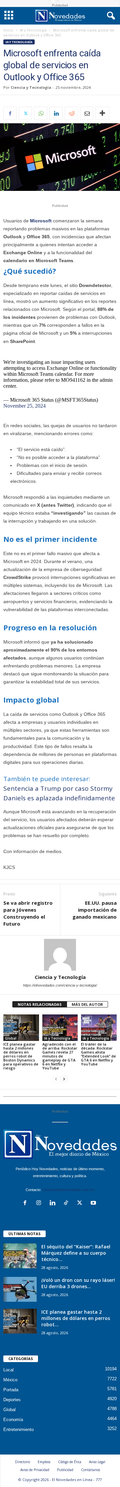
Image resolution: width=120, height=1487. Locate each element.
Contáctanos (90, 1469)
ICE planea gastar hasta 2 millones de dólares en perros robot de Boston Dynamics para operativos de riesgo (20, 1056)
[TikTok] (67, 1203)
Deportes (12, 1399)
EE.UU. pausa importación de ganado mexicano (94, 909)
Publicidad (65, 1469)
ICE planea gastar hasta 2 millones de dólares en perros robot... (75, 1318)
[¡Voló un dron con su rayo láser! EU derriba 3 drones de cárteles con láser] (20, 1289)
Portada (10, 1389)
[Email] (86, 113)
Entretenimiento (18, 1429)
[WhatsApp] (40, 113)
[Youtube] (94, 1203)
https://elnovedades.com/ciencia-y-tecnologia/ (60, 985)
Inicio (8, 30)
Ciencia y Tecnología (31, 87)
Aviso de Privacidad (34, 1469)
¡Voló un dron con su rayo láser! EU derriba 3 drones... (78, 1283)
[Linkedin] (56, 113)
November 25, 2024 (24, 406)
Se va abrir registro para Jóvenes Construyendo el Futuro (28, 913)
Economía (13, 1419)
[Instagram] (40, 1203)
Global (10, 1038)
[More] (102, 113)
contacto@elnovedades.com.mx (68, 1190)
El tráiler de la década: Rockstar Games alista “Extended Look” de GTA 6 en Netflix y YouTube (98, 1054)
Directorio (22, 1461)
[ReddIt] (71, 113)
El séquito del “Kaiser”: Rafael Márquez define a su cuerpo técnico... (75, 1252)
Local (8, 1369)
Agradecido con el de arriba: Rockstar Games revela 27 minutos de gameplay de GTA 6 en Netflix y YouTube (59, 1056)
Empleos (44, 1461)
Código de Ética (69, 1461)
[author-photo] (60, 955)
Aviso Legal (97, 1461)
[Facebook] (10, 113)
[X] (25, 113)
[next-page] (64, 1079)
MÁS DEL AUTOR (87, 1004)
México (10, 1379)
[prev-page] (56, 1079)
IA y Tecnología (33, 30)
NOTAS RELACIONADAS (40, 1004)
